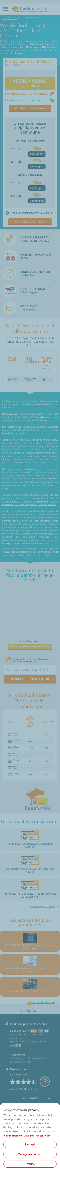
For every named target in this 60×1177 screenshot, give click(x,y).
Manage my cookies (30, 1154)
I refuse (30, 1164)
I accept (30, 1144)
